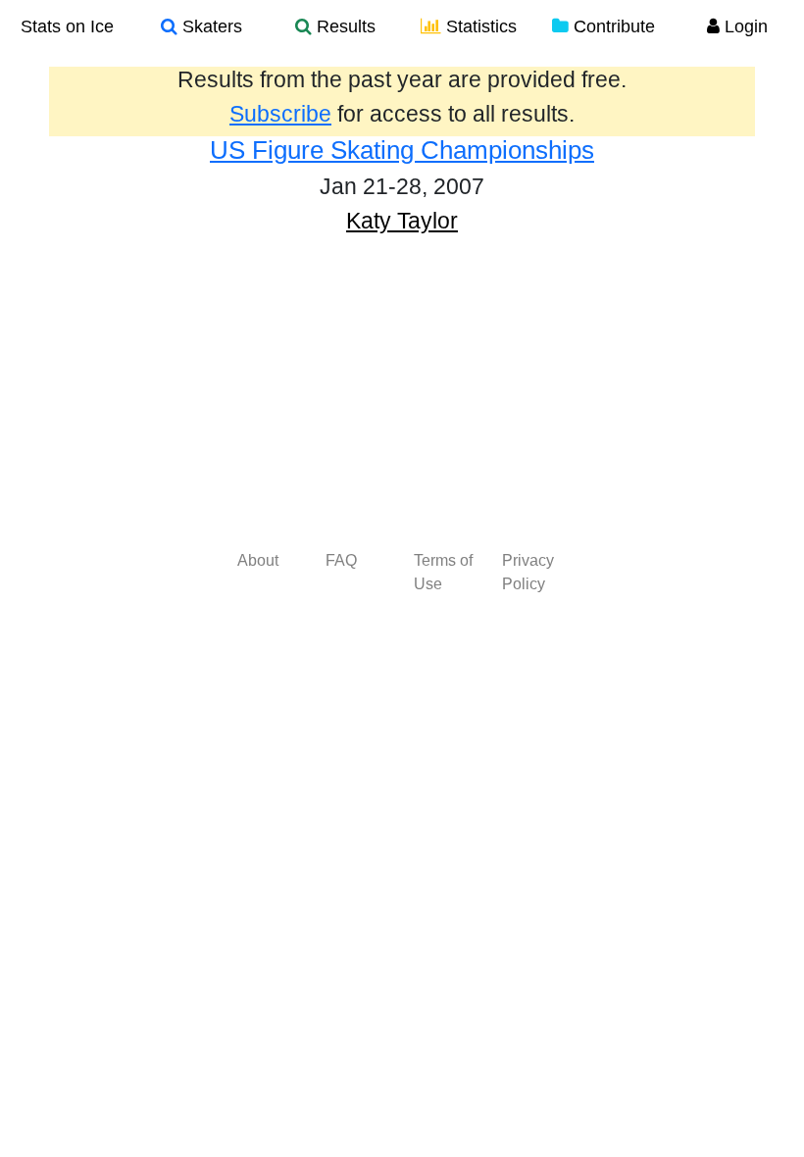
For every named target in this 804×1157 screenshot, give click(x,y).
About (257, 560)
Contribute (612, 26)
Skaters (209, 26)
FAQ (341, 560)
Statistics (479, 26)
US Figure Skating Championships (402, 150)
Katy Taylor (402, 220)
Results (344, 26)
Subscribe (280, 113)
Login (744, 26)
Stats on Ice (67, 26)
